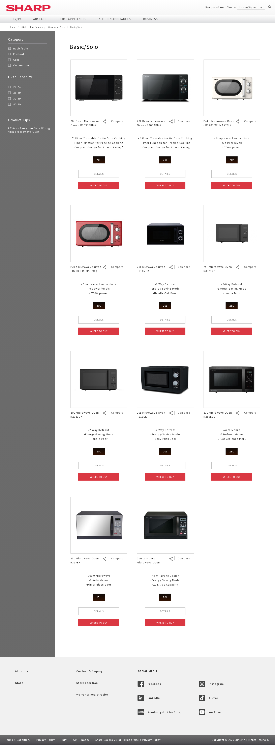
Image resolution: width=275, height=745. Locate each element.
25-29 (17, 93)
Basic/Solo (20, 48)
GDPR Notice (81, 740)
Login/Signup (249, 7)
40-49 (17, 104)
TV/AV (17, 19)
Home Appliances (72, 19)
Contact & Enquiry (89, 671)
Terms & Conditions (18, 740)
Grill (16, 59)
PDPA (64, 740)
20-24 (17, 87)
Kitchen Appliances (114, 19)
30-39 (17, 98)
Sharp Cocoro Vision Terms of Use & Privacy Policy (128, 740)
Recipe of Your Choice (221, 7)
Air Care (40, 19)
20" (232, 160)
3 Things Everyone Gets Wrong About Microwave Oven (29, 130)
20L (98, 160)
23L (231, 451)
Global (20, 683)
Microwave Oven (56, 27)
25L (231, 305)
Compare (117, 121)
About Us (21, 671)
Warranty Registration (92, 694)
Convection (21, 65)
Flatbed (18, 54)
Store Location (87, 683)
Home (13, 27)
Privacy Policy (45, 740)
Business (150, 19)
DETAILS (99, 173)
